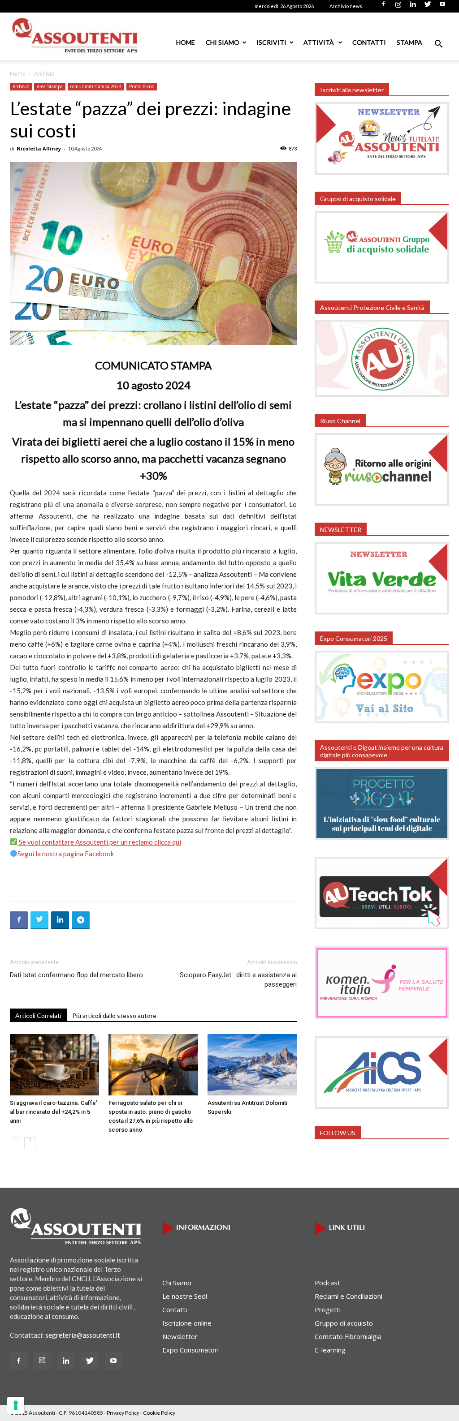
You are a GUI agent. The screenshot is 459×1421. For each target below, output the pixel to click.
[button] (438, 44)
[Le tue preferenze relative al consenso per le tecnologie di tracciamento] (15, 1405)
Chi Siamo (222, 42)
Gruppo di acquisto (344, 1322)
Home (185, 42)
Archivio (21, 86)
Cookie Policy (159, 1412)
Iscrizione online (187, 1322)
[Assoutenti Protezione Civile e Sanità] (382, 394)
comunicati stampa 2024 (95, 86)
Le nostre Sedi (184, 1296)
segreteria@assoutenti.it (82, 1335)
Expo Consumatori (190, 1349)
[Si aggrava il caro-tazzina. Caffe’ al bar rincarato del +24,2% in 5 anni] (54, 1064)
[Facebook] (383, 6)
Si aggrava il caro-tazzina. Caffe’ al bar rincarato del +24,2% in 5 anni (53, 1111)
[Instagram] (398, 6)
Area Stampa (50, 86)
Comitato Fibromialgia (348, 1336)
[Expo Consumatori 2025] (382, 720)
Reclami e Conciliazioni (348, 1296)
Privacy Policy (123, 1412)
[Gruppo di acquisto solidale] (382, 280)
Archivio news (345, 6)
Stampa (409, 42)
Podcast (327, 1282)
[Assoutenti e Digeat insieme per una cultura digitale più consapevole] (382, 837)
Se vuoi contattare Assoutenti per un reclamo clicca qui (99, 842)
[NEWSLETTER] (382, 611)
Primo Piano (141, 86)
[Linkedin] (413, 6)
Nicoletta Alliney (39, 148)
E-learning (330, 1349)
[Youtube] (442, 6)
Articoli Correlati (38, 1015)
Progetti (328, 1309)
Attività (319, 42)
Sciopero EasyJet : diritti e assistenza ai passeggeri (238, 979)
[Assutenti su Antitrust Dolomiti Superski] (252, 1064)
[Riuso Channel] (382, 502)
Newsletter (180, 1336)
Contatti (369, 42)
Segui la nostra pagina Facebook (66, 854)
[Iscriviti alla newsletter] (382, 171)
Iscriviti (271, 42)
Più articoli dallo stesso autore (114, 1015)
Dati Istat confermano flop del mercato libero (76, 975)
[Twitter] (427, 6)
